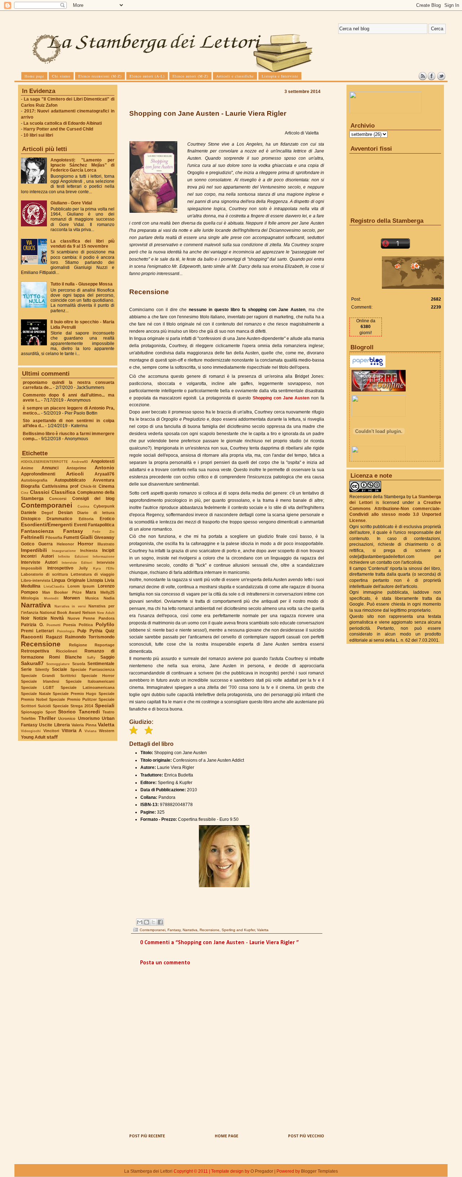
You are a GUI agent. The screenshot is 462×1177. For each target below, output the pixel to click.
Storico (67, 711)
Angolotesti (102, 461)
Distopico (30, 518)
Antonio (104, 467)
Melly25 (107, 592)
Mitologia (30, 598)
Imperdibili (34, 550)
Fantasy (73, 531)
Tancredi (89, 711)
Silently (42, 669)
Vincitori (51, 731)
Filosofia (53, 537)
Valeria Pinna (83, 725)
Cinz (25, 493)
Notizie (40, 618)
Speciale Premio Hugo (74, 693)
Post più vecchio (306, 1136)
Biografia (30, 486)
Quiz (109, 630)
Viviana (90, 731)
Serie (26, 669)
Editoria (86, 519)
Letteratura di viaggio (92, 574)
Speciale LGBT (37, 687)
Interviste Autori (39, 562)
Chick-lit (88, 486)
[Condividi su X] (153, 922)
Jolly (83, 568)
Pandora (106, 618)
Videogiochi (31, 731)
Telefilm (28, 718)
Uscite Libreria (54, 724)
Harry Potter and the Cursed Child (58, 129)
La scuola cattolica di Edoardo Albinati (62, 123)
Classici (39, 492)
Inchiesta (88, 550)
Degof (47, 512)
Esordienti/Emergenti (47, 524)
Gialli (86, 537)
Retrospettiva (35, 651)
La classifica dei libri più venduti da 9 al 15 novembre (82, 244)
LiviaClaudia (54, 586)
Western (106, 731)
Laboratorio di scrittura (44, 574)
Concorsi (57, 498)
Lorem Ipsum (81, 586)
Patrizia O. (32, 624)
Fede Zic (103, 532)
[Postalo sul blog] (146, 922)
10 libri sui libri (38, 135)
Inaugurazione (64, 551)
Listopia (95, 580)
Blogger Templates (319, 1171)
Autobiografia (34, 480)
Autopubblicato (70, 480)
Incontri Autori (37, 556)
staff (52, 737)
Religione (78, 645)
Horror (85, 544)
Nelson (89, 612)
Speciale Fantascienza (92, 669)
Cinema (106, 486)
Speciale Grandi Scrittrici (48, 675)
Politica (86, 625)
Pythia (96, 630)
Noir (25, 618)
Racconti (32, 637)
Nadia (109, 598)
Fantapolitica (101, 524)
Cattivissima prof (60, 486)
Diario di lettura (95, 512)
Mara (91, 592)
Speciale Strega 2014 (73, 706)
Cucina (83, 506)
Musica (92, 598)
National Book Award (60, 612)
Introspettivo (60, 568)
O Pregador (261, 1171)
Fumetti (71, 537)
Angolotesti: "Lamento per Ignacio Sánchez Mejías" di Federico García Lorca (82, 165)
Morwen (72, 598)
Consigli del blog (93, 498)
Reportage (104, 645)
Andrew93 (79, 462)
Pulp (81, 630)
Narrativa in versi (70, 606)
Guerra (45, 544)
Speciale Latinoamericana (87, 687)
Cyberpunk (103, 506)
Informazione (103, 556)
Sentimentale (100, 663)
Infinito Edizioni (73, 556)
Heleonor (65, 544)
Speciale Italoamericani (90, 681)
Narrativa (36, 605)
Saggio (107, 657)
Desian (65, 512)
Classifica (63, 492)
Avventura (103, 480)
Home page (226, 1136)
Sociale (59, 669)
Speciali (104, 705)
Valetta (106, 724)
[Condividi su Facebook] (160, 922)
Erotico (107, 518)
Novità (57, 618)
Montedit (51, 598)
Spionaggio (32, 712)
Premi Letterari (37, 630)
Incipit (108, 550)
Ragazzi (54, 637)
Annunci (50, 467)
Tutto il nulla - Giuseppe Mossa (82, 284)
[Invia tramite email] (139, 922)
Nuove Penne (81, 618)
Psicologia (65, 631)
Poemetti (54, 625)
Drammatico (59, 518)
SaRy (91, 657)
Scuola (78, 663)
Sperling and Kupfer (238, 930)
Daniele (28, 512)
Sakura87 (32, 663)
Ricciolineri (66, 651)
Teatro (108, 712)
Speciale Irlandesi (40, 681)
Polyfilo (105, 624)
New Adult (105, 613)
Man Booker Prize (62, 592)
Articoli (75, 474)
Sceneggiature (58, 664)
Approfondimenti (38, 474)
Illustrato (105, 544)
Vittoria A (72, 730)
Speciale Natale (36, 693)
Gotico (27, 544)
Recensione (41, 644)
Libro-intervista (35, 580)
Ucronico (66, 718)
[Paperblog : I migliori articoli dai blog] (367, 365)
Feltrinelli (32, 537)
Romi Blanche (65, 657)
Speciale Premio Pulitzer (72, 699)
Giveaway (104, 537)
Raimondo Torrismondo (89, 637)
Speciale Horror (97, 675)
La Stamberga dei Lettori (148, 1171)
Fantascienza (37, 531)
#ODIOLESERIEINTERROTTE (44, 462)
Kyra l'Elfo (103, 568)
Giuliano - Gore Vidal (71, 202)
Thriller (47, 718)
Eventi (80, 524)
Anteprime (76, 468)
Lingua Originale (68, 580)
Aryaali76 (104, 474)
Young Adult (33, 737)
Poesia (69, 625)
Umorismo (89, 718)
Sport (50, 712)
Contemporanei (46, 505)
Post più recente (147, 1136)
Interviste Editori (77, 563)
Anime (27, 468)
